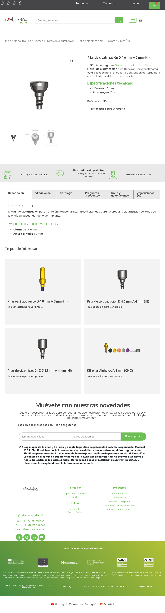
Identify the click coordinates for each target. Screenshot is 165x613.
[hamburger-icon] (132, 20)
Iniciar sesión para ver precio (108, 108)
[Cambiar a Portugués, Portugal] (141, 20)
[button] (72, 61)
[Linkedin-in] (13, 3)
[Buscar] (119, 20)
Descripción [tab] (16, 193)
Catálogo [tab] (66, 193)
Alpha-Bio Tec (22, 41)
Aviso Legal (67, 586)
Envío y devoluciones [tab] (120, 194)
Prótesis (38, 41)
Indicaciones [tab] (42, 193)
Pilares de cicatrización (60, 41)
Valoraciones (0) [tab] (145, 194)
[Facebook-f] (2, 3)
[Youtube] (19, 3)
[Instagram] (8, 3)
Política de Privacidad (118, 586)
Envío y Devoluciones (94, 586)
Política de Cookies (143, 586)
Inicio (8, 41)
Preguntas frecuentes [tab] (92, 194)
